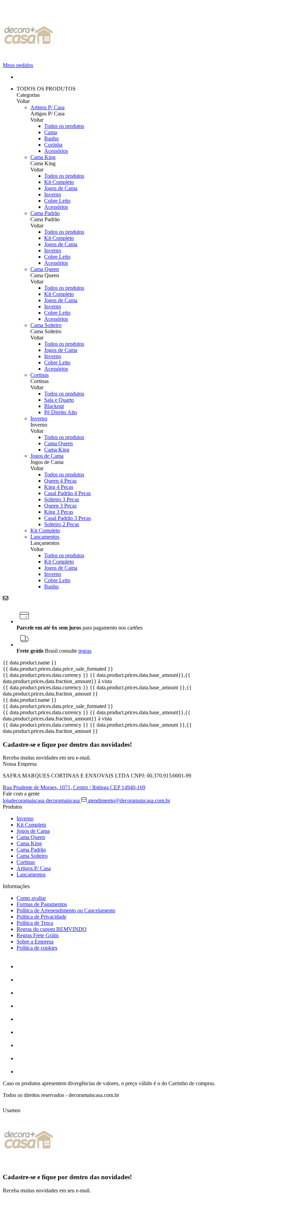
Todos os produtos (64, 126)
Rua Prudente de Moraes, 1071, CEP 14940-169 (74, 787)
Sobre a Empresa (35, 941)
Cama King (43, 157)
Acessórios (56, 151)
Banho (51, 138)
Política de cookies (37, 948)
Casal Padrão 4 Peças (67, 493)
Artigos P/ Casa (47, 107)
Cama (50, 132)
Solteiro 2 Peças (61, 524)
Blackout (54, 406)
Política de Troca (35, 923)
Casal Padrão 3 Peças (67, 518)
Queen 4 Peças (60, 481)
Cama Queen (44, 269)
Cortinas (39, 375)
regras (84, 651)
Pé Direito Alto (60, 412)
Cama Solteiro (45, 325)
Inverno (52, 194)
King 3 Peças (58, 512)
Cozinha (53, 145)
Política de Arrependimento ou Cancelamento (66, 910)
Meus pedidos (18, 65)
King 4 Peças (58, 487)
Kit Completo (59, 182)
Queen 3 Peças (60, 506)
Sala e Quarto (59, 400)
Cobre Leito (57, 201)
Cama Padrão (45, 213)
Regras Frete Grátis (38, 935)
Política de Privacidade (41, 917)
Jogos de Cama (60, 188)
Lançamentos (44, 537)
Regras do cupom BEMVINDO (52, 929)
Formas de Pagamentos (42, 904)
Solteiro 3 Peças (61, 499)
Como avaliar (31, 898)
